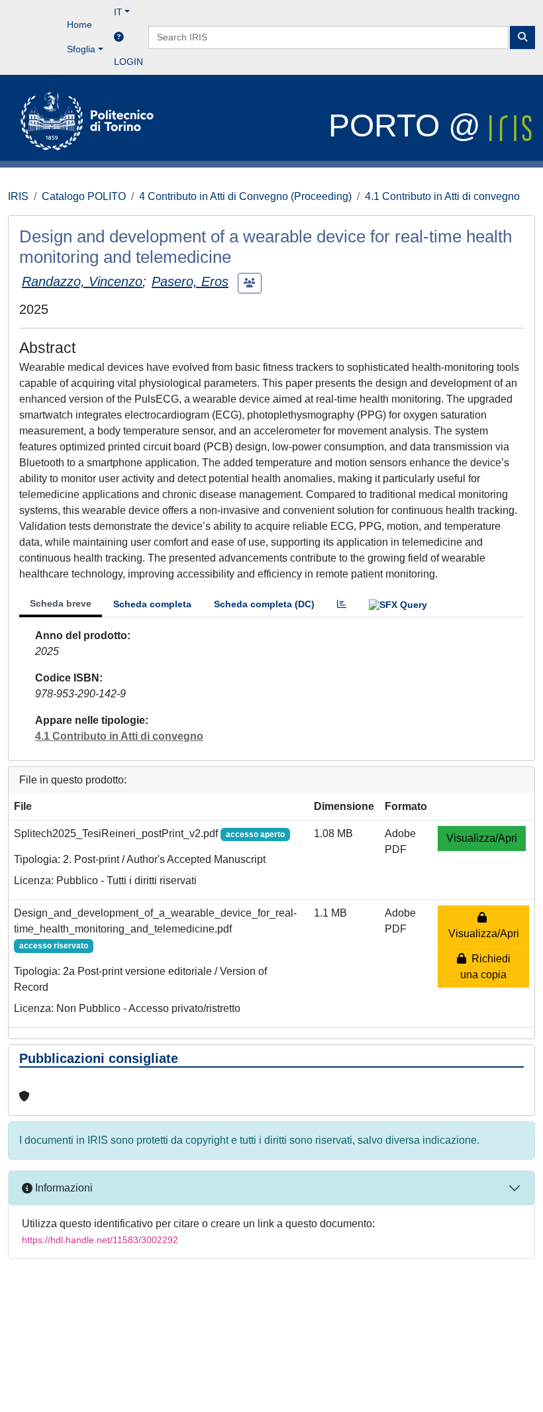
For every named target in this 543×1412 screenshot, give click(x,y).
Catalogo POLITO (84, 196)
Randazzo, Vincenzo (82, 281)
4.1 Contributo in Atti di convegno (442, 196)
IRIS (18, 196)
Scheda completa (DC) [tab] (264, 604)
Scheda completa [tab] (152, 604)
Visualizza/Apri (481, 838)
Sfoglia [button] (81, 49)
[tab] (342, 604)
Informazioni (62, 1187)
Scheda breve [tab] (60, 603)
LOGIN (128, 61)
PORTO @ (408, 125)
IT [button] (118, 12)
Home (79, 24)
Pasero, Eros (190, 281)
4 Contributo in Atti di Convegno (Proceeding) (245, 196)
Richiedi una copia (485, 966)
